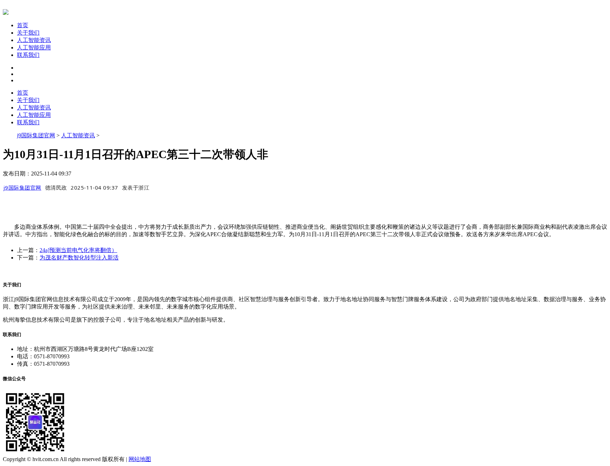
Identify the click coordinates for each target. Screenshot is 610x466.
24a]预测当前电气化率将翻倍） (78, 250)
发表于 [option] (136, 187)
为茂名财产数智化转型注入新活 (79, 258)
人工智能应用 (34, 47)
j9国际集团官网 (36, 135)
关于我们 (28, 33)
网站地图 (139, 459)
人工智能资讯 (34, 40)
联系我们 (28, 55)
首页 (22, 25)
